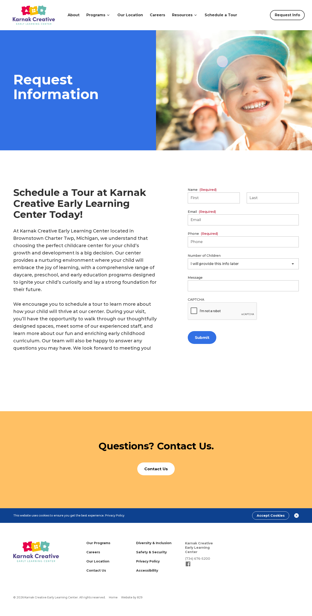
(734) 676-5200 (197, 559)
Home (113, 597)
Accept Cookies (271, 515)
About (73, 15)
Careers (157, 15)
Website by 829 (132, 597)
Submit (202, 337)
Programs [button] (95, 15)
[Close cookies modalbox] (296, 515)
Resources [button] (182, 15)
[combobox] (243, 263)
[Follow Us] (188, 566)
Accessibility (147, 570)
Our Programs (98, 543)
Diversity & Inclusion (154, 543)
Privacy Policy (114, 515)
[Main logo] (36, 551)
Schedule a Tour (221, 15)
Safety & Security (151, 552)
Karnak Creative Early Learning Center (199, 547)
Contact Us (96, 570)
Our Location (130, 15)
